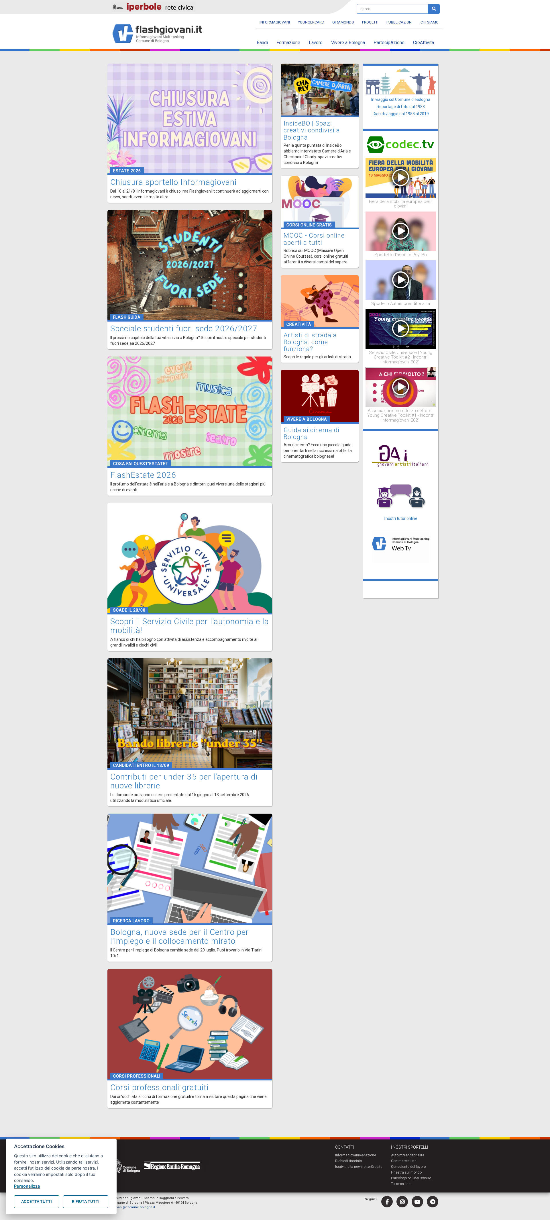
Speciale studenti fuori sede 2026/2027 (184, 328)
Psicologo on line (404, 1178)
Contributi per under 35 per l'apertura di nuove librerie (184, 781)
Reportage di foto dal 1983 (401, 106)
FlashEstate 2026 (143, 475)
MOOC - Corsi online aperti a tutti (314, 239)
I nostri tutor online (400, 518)
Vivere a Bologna (348, 42)
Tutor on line (400, 1184)
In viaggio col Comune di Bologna (400, 99)
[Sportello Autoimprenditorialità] (401, 279)
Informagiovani (275, 22)
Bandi (262, 42)
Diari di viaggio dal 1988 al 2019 (401, 113)
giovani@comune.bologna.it (133, 1207)
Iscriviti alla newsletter (353, 1167)
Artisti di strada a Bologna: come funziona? (310, 342)
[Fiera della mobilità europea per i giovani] (401, 177)
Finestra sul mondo (406, 1172)
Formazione (288, 42)
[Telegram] (432, 1201)
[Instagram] (402, 1201)
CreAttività (423, 42)
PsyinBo (424, 1178)
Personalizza (27, 1186)
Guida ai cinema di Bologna (311, 433)
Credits (376, 1167)
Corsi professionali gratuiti (159, 1087)
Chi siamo (430, 22)
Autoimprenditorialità (407, 1155)
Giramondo (343, 22)
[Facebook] (387, 1201)
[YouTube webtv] (417, 1201)
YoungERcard (311, 22)
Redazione (367, 1155)
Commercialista (404, 1161)
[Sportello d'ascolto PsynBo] (401, 231)
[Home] (160, 34)
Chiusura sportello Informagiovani (173, 182)
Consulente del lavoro (408, 1167)
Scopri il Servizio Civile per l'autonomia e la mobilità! (189, 626)
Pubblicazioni (399, 22)
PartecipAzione (389, 42)
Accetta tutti (36, 1201)
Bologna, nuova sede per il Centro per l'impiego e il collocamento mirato (179, 936)
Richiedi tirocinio (348, 1161)
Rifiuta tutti (85, 1201)
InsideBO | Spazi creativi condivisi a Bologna (312, 130)
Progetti (370, 22)
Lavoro (316, 42)
